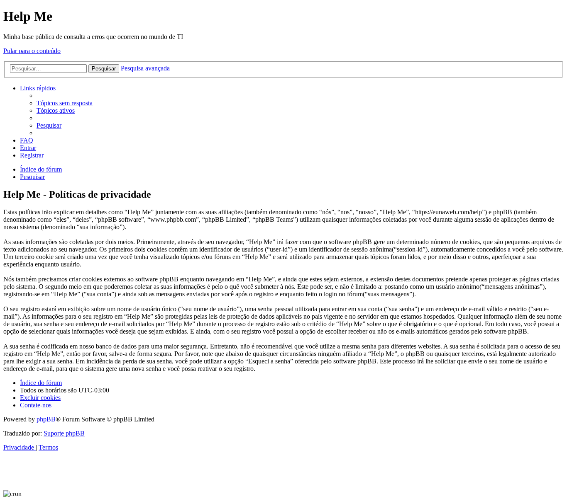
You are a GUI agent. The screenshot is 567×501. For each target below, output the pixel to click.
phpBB (46, 419)
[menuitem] (65, 102)
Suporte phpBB (64, 433)
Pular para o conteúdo (32, 50)
